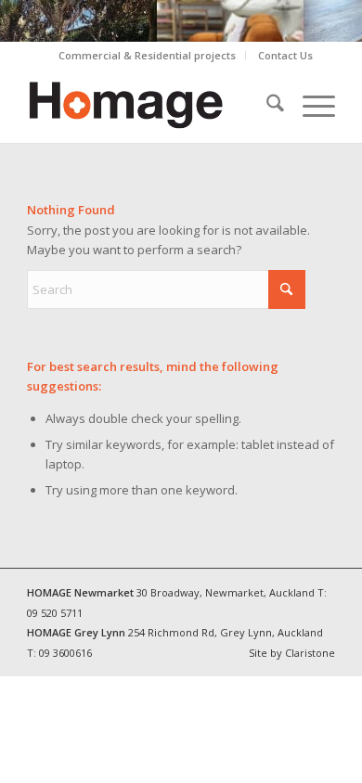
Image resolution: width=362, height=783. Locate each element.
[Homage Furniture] (150, 106)
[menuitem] (147, 55)
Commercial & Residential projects (147, 55)
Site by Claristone (292, 653)
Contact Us (285, 55)
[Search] (266, 106)
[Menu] (309, 106)
